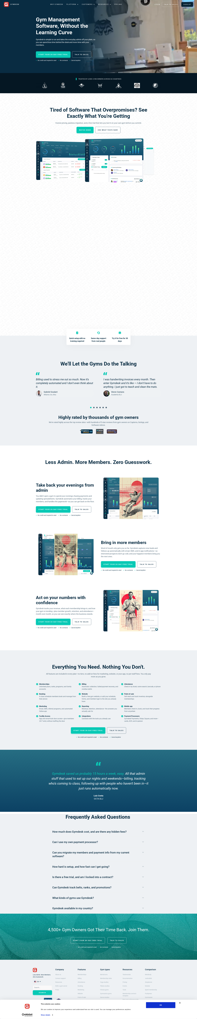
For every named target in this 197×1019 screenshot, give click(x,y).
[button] (72, 4)
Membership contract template (129, 995)
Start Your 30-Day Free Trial (53, 54)
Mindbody (148, 974)
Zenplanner (148, 982)
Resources (58, 982)
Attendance (81, 982)
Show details (45, 1015)
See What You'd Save (108, 130)
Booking (80, 986)
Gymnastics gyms (106, 993)
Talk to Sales (171, 4)
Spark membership (151, 990)
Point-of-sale (82, 997)
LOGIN (157, 4)
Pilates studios (104, 986)
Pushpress (148, 993)
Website (80, 993)
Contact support (60, 978)
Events (125, 986)
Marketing (81, 990)
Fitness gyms (104, 990)
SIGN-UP (187, 4)
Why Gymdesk (56, 4)
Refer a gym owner (61, 986)
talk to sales (117, 940)
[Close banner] (180, 1003)
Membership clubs (106, 978)
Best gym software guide (130, 999)
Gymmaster (148, 997)
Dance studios (104, 997)
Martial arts (104, 974)
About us (58, 974)
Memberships (82, 974)
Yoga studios (104, 982)
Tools (124, 990)
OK (161, 1005)
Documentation (127, 978)
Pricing (118, 4)
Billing (79, 978)
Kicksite (147, 986)
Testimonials (127, 974)
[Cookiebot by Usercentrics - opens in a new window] (27, 1015)
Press (57, 990)
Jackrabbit (148, 978)
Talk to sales (82, 54)
